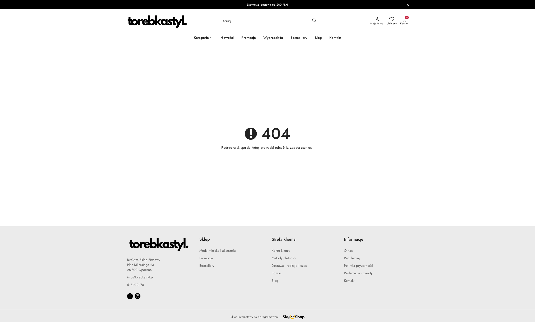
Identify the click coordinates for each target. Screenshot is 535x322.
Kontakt (349, 280)
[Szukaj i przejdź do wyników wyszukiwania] (314, 21)
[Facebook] (130, 296)
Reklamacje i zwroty (358, 273)
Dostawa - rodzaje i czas (289, 265)
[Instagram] (137, 296)
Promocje (206, 258)
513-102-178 (135, 284)
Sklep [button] (204, 239)
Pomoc (277, 273)
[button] (203, 38)
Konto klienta (281, 250)
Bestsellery (206, 265)
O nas (348, 250)
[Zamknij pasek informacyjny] (408, 5)
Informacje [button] (353, 239)
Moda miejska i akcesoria (217, 250)
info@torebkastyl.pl (140, 277)
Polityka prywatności (358, 265)
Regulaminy (352, 258)
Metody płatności (284, 258)
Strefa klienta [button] (284, 239)
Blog (275, 280)
